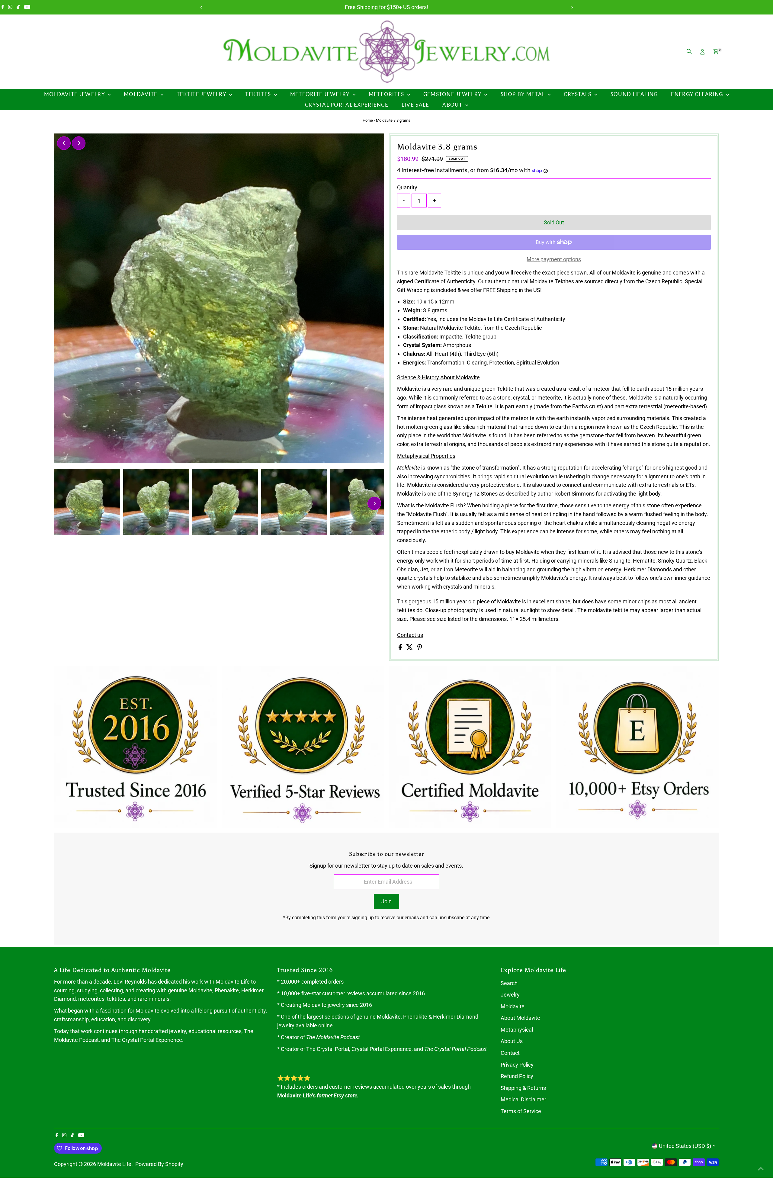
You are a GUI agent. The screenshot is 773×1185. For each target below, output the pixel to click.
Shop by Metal (524, 94)
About (453, 104)
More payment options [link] (554, 259)
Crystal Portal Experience (346, 104)
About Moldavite (520, 1018)
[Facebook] (2, 7)
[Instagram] (10, 7)
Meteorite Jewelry (320, 94)
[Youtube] (27, 7)
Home (368, 120)
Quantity (407, 187)
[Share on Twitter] (410, 648)
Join (386, 901)
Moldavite (141, 94)
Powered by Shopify (159, 1164)
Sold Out (554, 222)
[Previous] (201, 7)
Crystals (578, 94)
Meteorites (387, 94)
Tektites (258, 94)
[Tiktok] (18, 7)
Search (509, 983)
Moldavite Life (114, 1164)
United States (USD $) (685, 1146)
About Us (512, 1041)
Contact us (410, 635)
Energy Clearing (697, 94)
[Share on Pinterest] (419, 648)
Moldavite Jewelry (75, 94)
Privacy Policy (517, 1064)
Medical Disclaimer (523, 1099)
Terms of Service (521, 1111)
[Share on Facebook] (401, 648)
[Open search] (689, 51)
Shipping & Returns (523, 1088)
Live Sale (415, 104)
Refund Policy (517, 1076)
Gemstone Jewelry (453, 94)
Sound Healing (634, 94)
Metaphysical (517, 1029)
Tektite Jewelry (202, 94)
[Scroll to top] (761, 1168)
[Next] (572, 7)
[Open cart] (716, 51)
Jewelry (510, 994)
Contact (510, 1053)
